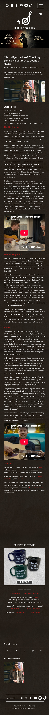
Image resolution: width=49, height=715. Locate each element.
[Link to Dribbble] (30, 5)
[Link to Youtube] (21, 5)
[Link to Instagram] (7, 5)
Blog (18, 67)
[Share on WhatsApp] (24, 651)
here (40, 467)
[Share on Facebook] (8, 651)
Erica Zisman (40, 67)
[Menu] (40, 6)
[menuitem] (41, 6)
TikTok (11, 479)
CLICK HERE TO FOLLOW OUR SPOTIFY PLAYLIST (24, 608)
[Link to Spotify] (26, 5)
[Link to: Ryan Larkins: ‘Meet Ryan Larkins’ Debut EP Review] (14, 672)
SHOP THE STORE (24, 545)
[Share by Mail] (41, 651)
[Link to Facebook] (16, 5)
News (22, 67)
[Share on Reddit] (33, 651)
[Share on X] (16, 651)
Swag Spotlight (29, 67)
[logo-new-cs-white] (24, 18)
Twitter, (6, 479)
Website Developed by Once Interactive (24, 708)
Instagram (38, 476)
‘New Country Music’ (36, 488)
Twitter (31, 612)
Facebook (20, 479)
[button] (24, 39)
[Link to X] (12, 5)
